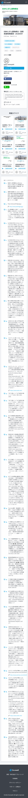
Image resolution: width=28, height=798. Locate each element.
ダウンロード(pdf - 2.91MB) (13, 104)
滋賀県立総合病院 (9, 129)
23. (6, 579)
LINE (8, 87)
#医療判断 (18, 50)
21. (6, 539)
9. (6, 301)
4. (6, 209)
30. (6, 692)
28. (6, 671)
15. (6, 416)
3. (6, 204)
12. (6, 366)
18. (6, 477)
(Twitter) (8, 83)
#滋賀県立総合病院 (9, 41)
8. (6, 276)
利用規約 (15, 778)
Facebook (9, 78)
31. (6, 719)
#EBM (11, 50)
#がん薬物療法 (8, 44)
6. (6, 240)
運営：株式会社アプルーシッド (15, 774)
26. (6, 627)
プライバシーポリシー (15, 782)
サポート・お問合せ (15, 787)
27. (6, 647)
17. (6, 460)
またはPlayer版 (14, 84)
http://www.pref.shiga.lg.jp (16, 206)
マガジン (15, 791)
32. (6, 737)
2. (6, 192)
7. (6, 260)
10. (6, 321)
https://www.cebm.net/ (16, 390)
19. (6, 508)
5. (6, 223)
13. (6, 393)
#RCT (6, 50)
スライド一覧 (8, 68)
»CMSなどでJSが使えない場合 (15, 91)
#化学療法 (17, 44)
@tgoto (5, 66)
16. (6, 434)
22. (6, 557)
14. (6, 400)
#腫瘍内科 (7, 47)
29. (6, 678)
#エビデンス (16, 47)
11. (6, 338)
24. (6, 591)
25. (6, 607)
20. (6, 522)
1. (6, 183)
